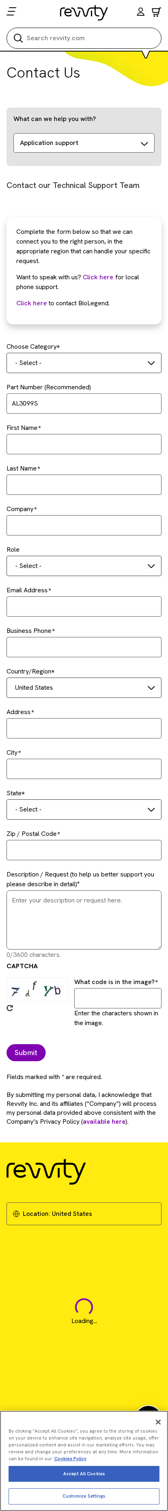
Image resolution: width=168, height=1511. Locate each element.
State (14, 793)
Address (19, 712)
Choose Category (32, 346)
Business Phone (29, 630)
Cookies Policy (70, 1458)
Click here (98, 277)
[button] (140, 12)
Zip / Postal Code (32, 833)
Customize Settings (83, 1496)
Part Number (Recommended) (49, 387)
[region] (84, 1461)
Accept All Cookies (84, 1473)
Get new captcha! (10, 1008)
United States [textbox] (34, 687)
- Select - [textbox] (28, 362)
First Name (22, 427)
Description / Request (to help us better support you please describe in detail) (80, 879)
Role (13, 549)
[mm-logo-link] (84, 12)
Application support (49, 142)
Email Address (27, 590)
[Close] (158, 1422)
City (12, 752)
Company (20, 509)
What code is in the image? (114, 982)
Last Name (22, 468)
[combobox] (84, 363)
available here (104, 1121)
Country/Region (29, 671)
